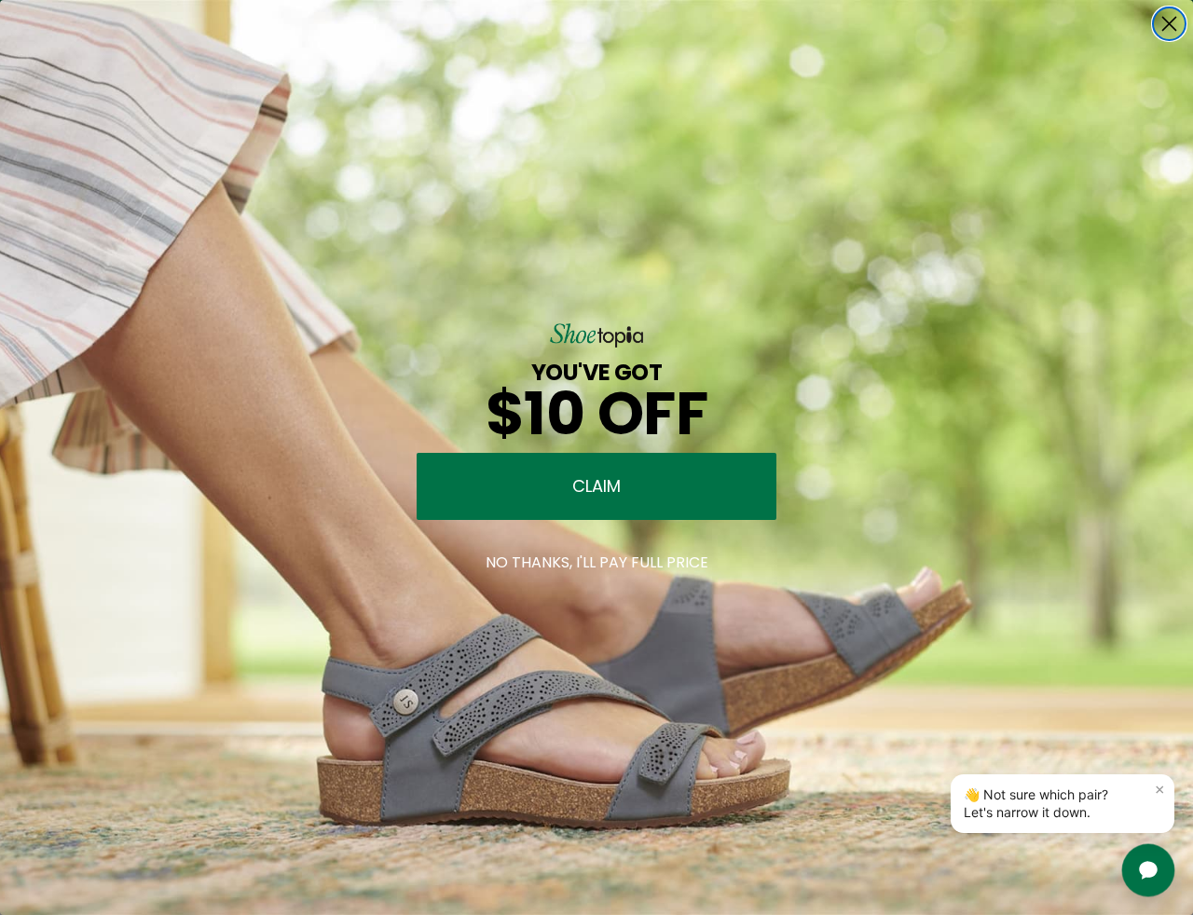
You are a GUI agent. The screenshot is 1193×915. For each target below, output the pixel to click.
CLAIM (596, 486)
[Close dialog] (1169, 23)
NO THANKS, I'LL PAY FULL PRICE (597, 562)
